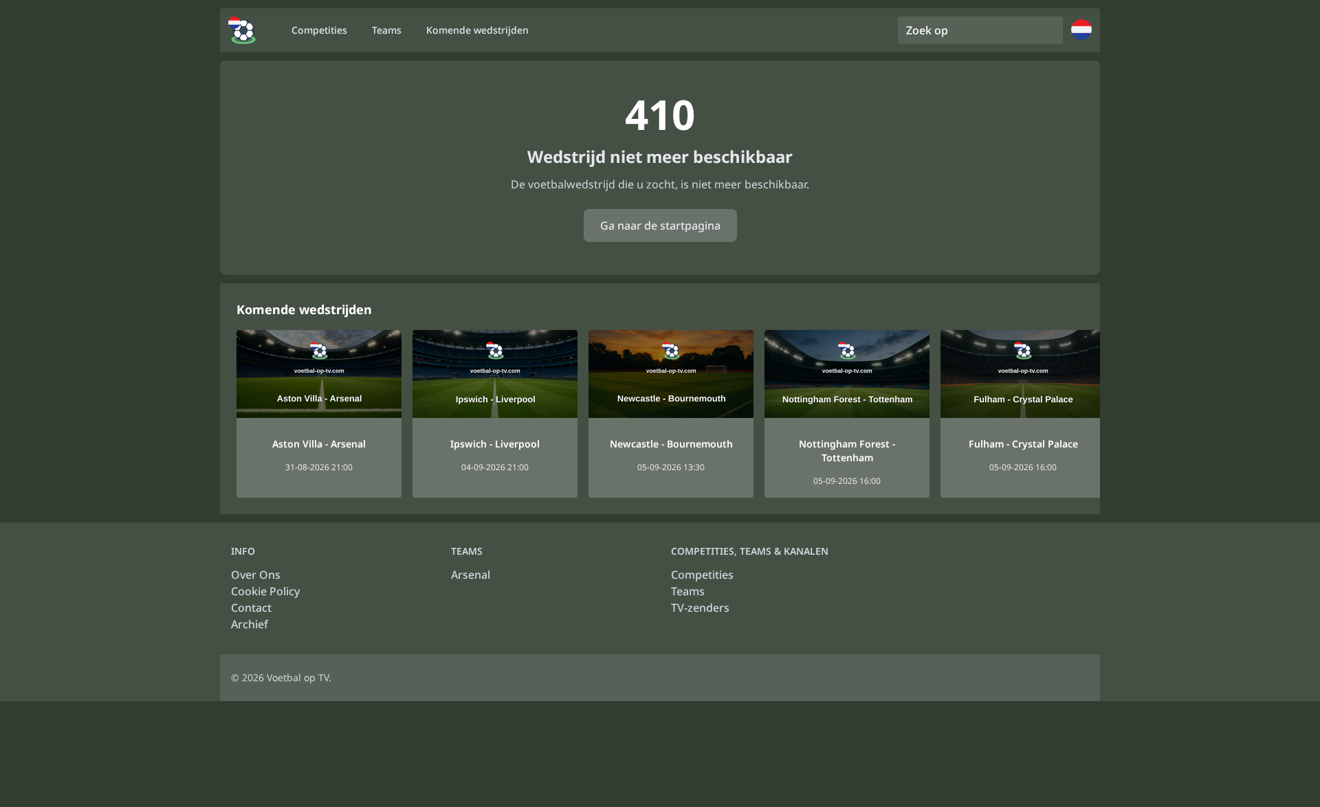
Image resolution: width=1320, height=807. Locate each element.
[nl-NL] (242, 30)
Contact (251, 607)
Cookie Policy (265, 591)
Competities (702, 574)
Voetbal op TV (298, 677)
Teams (688, 591)
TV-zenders (700, 607)
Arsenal (470, 574)
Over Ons (255, 574)
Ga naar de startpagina (660, 225)
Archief (249, 624)
